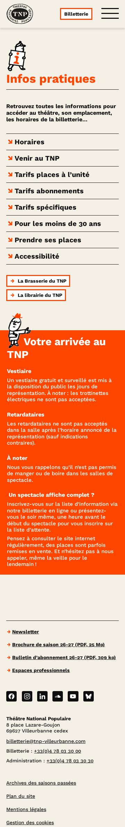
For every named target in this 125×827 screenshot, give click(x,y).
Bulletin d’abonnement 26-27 (64, 657)
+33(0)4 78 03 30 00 (57, 751)
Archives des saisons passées (41, 783)
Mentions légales (26, 809)
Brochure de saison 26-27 (58, 644)
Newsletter (25, 631)
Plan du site (20, 796)
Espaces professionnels (41, 670)
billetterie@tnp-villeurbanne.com (45, 741)
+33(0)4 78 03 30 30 (70, 760)
